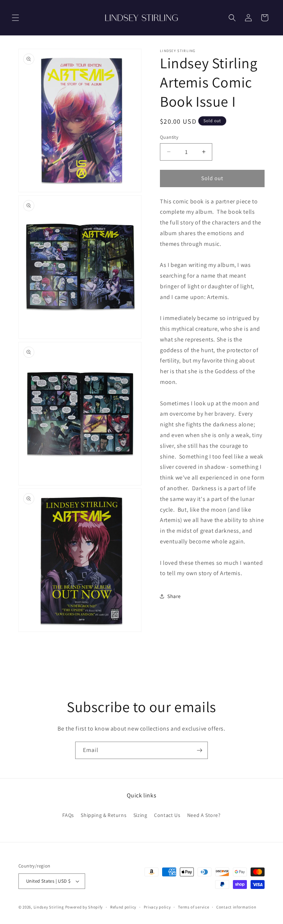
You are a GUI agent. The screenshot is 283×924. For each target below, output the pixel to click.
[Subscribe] (199, 750)
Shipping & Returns (103, 815)
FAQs (68, 815)
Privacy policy (157, 907)
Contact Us (167, 815)
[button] (15, 18)
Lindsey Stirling (49, 907)
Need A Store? (204, 815)
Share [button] (174, 596)
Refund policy (123, 907)
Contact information (236, 907)
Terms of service (193, 907)
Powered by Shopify (84, 907)
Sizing (140, 815)
